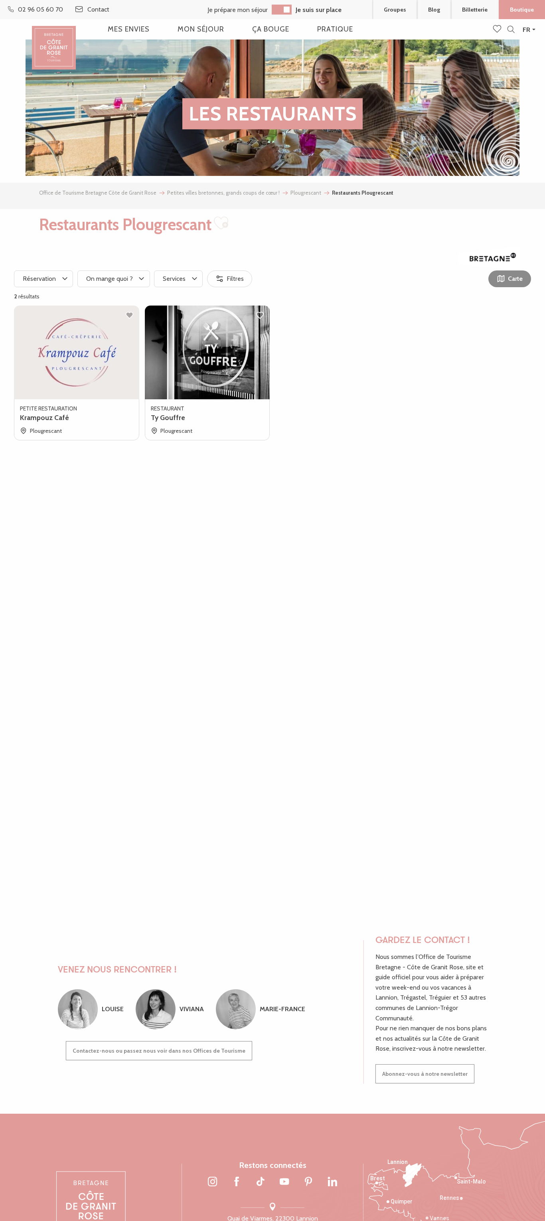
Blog (434, 9)
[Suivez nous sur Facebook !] (237, 1182)
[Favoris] (498, 29)
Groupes (395, 9)
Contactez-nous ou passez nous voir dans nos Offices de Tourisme (159, 1050)
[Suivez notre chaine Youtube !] (284, 1182)
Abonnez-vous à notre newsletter (425, 1073)
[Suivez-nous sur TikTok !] (260, 1182)
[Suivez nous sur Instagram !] (213, 1182)
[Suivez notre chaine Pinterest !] (308, 1182)
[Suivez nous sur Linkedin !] (332, 1182)
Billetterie (475, 9)
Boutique (522, 9)
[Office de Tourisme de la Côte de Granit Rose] (54, 41)
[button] (511, 29)
